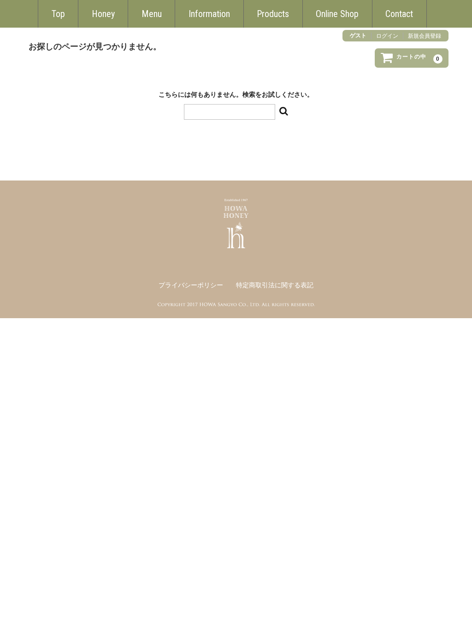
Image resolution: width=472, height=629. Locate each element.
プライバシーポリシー (191, 285)
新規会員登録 (424, 36)
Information (209, 13)
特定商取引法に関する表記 (274, 285)
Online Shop (337, 13)
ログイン (387, 36)
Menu (152, 13)
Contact (399, 13)
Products (273, 13)
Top (58, 13)
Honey (103, 13)
